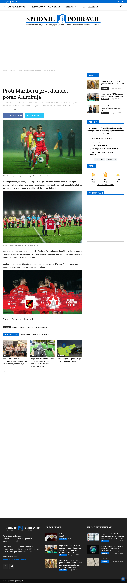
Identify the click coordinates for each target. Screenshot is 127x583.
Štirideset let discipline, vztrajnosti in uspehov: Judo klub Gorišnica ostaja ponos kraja (15, 361)
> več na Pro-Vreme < (105, 185)
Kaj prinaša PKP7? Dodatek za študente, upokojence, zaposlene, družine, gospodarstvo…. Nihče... (112, 536)
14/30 (93, 180)
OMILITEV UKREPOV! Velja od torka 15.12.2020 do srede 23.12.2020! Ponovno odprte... (112, 548)
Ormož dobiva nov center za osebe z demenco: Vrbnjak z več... (111, 108)
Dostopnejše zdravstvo (100, 145)
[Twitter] (122, 1)
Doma (5, 71)
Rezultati (112, 160)
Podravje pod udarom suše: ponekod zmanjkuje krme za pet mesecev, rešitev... (112, 83)
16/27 (106, 180)
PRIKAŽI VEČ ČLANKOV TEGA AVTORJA (36, 335)
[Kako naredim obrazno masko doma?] (51, 537)
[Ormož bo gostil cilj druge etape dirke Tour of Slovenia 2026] (69, 348)
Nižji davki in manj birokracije (102, 138)
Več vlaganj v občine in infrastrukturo (105, 149)
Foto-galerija (90, 6)
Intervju (71, 6)
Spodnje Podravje (14, 6)
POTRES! (104, 559)
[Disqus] (42, 412)
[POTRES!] (93, 562)
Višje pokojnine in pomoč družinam (104, 142)
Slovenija (54, 6)
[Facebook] (118, 1)
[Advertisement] (63, 48)
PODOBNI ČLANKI (11, 335)
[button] (121, 7)
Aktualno (37, 6)
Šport (20, 71)
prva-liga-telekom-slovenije (37, 327)
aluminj (14, 327)
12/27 (118, 180)
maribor (23, 327)
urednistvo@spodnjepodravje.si (15, 559)
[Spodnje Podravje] (63, 20)
